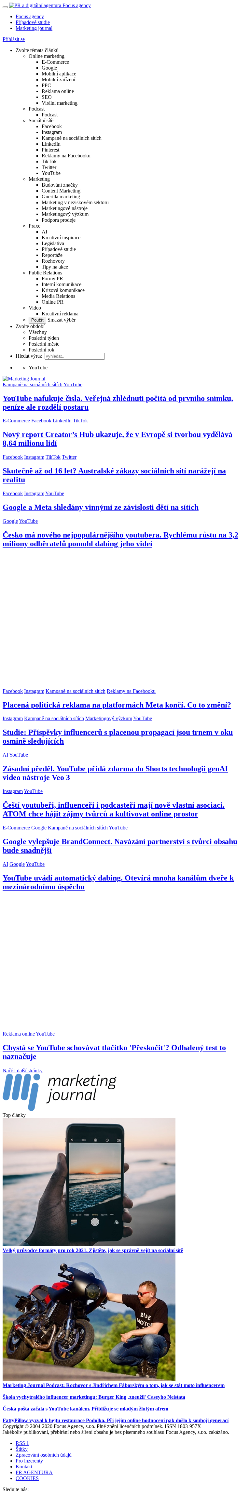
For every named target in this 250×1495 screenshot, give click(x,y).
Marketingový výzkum (65, 214)
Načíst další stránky (23, 1070)
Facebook (52, 126)
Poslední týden (44, 338)
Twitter (49, 167)
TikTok (49, 161)
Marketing (39, 179)
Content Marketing (61, 190)
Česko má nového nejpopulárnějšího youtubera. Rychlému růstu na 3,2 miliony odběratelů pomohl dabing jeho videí (120, 539)
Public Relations (45, 272)
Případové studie (33, 22)
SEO (47, 97)
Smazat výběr (61, 320)
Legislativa (53, 243)
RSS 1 (22, 1443)
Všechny (38, 332)
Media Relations (58, 296)
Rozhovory (53, 261)
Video (35, 308)
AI (44, 231)
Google (49, 68)
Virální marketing (59, 103)
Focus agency (30, 16)
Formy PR (52, 278)
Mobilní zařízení (58, 79)
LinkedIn (51, 144)
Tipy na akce (55, 267)
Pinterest (50, 149)
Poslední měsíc (44, 344)
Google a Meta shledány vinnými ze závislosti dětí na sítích (101, 507)
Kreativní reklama (60, 313)
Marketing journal (34, 28)
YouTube (51, 173)
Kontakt (24, 1466)
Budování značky (60, 185)
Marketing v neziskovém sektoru (75, 202)
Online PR (52, 302)
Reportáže (52, 255)
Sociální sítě (41, 120)
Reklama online (58, 91)
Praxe (34, 226)
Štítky (22, 1449)
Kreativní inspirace (61, 237)
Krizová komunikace (63, 290)
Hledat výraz (29, 356)
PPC (46, 85)
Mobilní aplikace (59, 73)
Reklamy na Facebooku (66, 155)
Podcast (37, 109)
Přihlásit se (14, 39)
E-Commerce (55, 62)
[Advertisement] (125, 621)
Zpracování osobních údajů (44, 1455)
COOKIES (27, 1478)
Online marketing (46, 56)
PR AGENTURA (34, 1472)
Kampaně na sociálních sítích (72, 138)
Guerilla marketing (61, 196)
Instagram (52, 132)
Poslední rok (41, 349)
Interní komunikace (61, 284)
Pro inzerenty (29, 1460)
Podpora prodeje (59, 220)
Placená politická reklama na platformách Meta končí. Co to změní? (117, 705)
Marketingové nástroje (65, 208)
